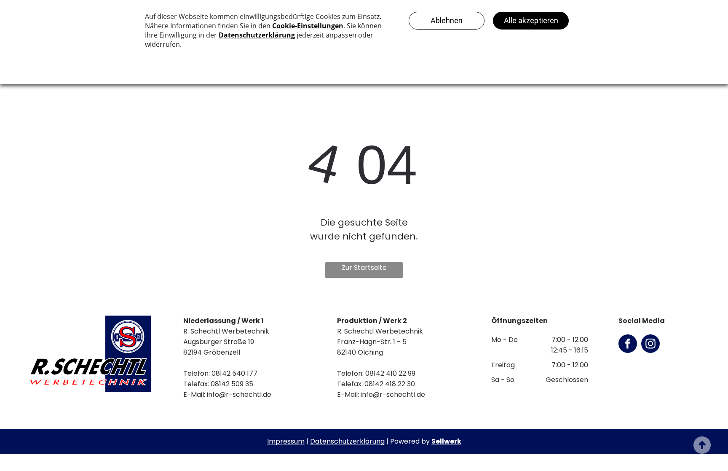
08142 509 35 (232, 384)
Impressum (286, 441)
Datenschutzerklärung (347, 441)
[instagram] (650, 344)
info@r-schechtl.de (239, 394)
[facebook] (627, 344)
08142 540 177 (234, 373)
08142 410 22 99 (390, 373)
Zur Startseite (364, 267)
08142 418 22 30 (389, 384)
